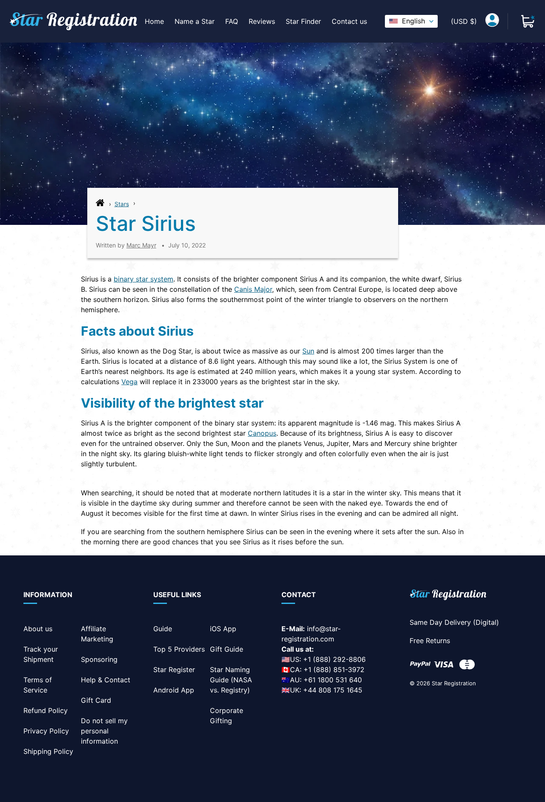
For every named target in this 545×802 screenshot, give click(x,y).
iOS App (223, 628)
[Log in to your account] (492, 21)
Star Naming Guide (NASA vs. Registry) (231, 679)
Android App (173, 690)
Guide (162, 628)
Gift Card (96, 700)
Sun (308, 351)
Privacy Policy (46, 731)
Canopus (262, 433)
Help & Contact (105, 680)
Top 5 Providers (179, 649)
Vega (129, 381)
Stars (122, 204)
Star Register (174, 669)
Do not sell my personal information (104, 730)
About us (37, 628)
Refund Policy (45, 710)
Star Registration (454, 683)
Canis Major (253, 289)
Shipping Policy (48, 751)
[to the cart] (527, 21)
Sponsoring (99, 659)
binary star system (143, 279)
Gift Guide (226, 649)
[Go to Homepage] (100, 204)
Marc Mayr (141, 245)
